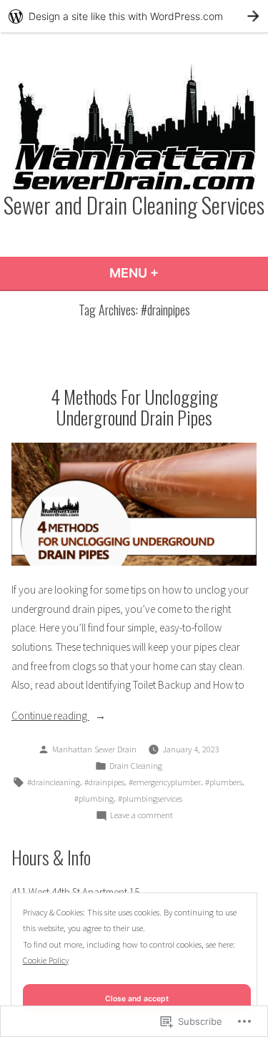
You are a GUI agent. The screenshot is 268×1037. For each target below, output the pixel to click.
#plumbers (223, 782)
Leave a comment (141, 816)
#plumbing (94, 798)
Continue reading (50, 717)
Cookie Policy (46, 960)
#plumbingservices (150, 798)
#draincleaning (53, 782)
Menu (172, 272)
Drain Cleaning (135, 765)
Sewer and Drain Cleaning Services (134, 204)
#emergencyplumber (165, 782)
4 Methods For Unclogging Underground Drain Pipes (134, 407)
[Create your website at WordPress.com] (134, 16)
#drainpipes (104, 782)
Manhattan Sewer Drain (94, 749)
